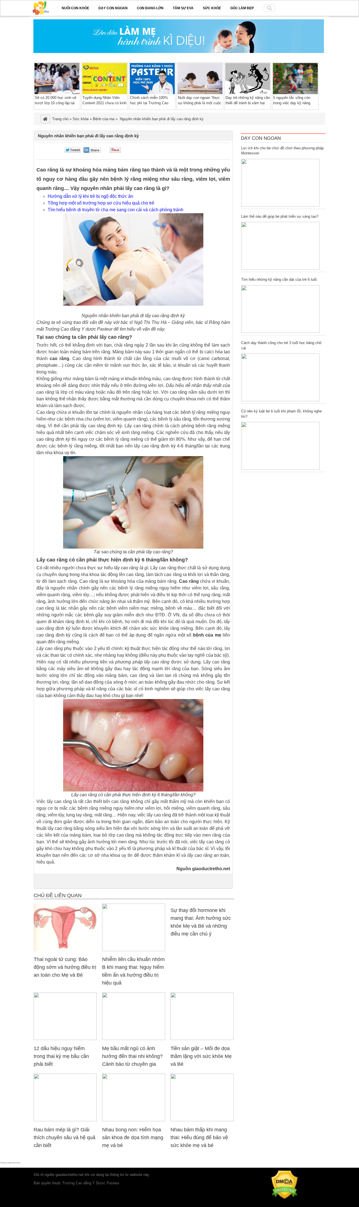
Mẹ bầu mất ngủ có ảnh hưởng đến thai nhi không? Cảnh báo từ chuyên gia (132, 1056)
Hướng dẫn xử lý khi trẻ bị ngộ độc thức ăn (90, 196)
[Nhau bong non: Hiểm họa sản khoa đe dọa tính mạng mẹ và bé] (133, 1120)
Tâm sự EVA (183, 8)
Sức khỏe (212, 8)
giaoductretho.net (70, 1175)
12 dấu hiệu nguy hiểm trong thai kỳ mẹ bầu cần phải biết (61, 1056)
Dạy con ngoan (113, 8)
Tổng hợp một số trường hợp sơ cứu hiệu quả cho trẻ (101, 203)
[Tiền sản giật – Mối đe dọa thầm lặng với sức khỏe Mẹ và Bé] (202, 1039)
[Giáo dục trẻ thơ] (44, 7)
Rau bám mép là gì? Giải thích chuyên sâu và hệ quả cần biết (64, 1137)
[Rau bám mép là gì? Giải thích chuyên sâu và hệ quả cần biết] (65, 1120)
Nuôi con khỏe (75, 8)
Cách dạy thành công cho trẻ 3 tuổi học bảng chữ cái (281, 345)
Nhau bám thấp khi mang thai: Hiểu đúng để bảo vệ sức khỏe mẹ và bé (199, 1137)
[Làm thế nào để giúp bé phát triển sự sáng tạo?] (280, 246)
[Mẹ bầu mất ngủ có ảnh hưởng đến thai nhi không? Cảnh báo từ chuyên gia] (133, 1039)
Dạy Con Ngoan (261, 138)
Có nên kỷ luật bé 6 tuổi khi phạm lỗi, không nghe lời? (281, 414)
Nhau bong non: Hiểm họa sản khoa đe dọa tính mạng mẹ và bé (132, 1137)
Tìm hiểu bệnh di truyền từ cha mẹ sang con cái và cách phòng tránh (115, 209)
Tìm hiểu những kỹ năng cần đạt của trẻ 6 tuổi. (279, 279)
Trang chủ (60, 119)
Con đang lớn (150, 8)
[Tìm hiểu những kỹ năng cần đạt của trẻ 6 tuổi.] (280, 309)
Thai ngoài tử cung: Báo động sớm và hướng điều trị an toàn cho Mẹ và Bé (65, 967)
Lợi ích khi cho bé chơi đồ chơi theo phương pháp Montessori (282, 150)
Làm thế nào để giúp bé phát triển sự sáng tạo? (279, 216)
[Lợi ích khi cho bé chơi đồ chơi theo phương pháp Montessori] (280, 182)
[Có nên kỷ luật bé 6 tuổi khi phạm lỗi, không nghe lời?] (280, 446)
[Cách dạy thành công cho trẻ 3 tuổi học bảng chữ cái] (280, 377)
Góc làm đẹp (242, 8)
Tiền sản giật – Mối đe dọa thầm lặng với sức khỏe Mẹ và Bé (201, 1056)
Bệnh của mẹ (103, 119)
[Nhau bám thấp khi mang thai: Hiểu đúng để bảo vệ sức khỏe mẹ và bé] (202, 1120)
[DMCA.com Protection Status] (284, 1198)
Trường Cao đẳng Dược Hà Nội (10, 1163)
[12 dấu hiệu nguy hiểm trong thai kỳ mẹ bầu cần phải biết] (65, 1039)
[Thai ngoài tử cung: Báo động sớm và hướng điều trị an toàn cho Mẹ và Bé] (65, 950)
